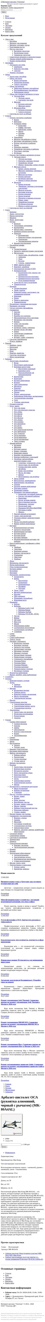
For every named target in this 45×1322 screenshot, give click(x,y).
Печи (12, 351)
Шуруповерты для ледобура (28, 477)
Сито (16, 400)
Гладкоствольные (20, 288)
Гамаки (12, 737)
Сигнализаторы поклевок (23, 398)
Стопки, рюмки (20, 812)
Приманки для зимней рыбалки (26, 492)
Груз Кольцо (18, 418)
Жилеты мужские (24, 190)
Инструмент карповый (26, 369)
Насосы (12, 700)
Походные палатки (21, 777)
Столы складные (20, 759)
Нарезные (17, 296)
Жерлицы (17, 447)
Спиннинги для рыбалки (23, 659)
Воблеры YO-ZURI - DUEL (28, 614)
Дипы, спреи (19, 590)
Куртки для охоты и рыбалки (25, 143)
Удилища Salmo (20, 663)
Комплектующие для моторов (25, 694)
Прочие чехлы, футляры (23, 329)
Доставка (8, 25)
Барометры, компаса (21, 869)
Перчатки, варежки (21, 147)
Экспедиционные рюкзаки (24, 847)
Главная (8, 22)
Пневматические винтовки (28, 277)
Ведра (16, 363)
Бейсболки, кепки (25, 129)
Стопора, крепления (21, 402)
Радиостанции (19, 716)
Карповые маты (24, 371)
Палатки (13, 765)
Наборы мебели (20, 755)
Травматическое (20, 284)
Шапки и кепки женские (27, 180)
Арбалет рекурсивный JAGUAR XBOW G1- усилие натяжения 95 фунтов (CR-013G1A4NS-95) (24, 1258)
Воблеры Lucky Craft (26, 608)
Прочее (16, 392)
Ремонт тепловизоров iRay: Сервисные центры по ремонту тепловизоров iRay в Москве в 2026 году (21, 1045)
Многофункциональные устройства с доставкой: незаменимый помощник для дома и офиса (20, 901)
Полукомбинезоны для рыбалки (26, 90)
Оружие (13, 247)
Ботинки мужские (25, 110)
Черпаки (17, 520)
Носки (16, 145)
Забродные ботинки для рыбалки (26, 88)
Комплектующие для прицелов (30, 237)
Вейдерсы (17, 122)
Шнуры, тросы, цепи (17, 863)
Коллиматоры (23, 235)
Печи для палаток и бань (23, 773)
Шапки (21, 135)
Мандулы (17, 622)
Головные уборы (20, 124)
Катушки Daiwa (20, 533)
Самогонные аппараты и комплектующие (25, 57)
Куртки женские (24, 176)
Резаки (16, 733)
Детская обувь (19, 96)
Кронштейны (19, 227)
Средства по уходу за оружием (25, 282)
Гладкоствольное (20, 249)
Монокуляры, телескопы (23, 229)
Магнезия (17, 822)
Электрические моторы (22, 698)
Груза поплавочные (21, 439)
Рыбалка (8, 359)
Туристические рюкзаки (19, 843)
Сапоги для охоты (20, 84)
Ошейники (18, 67)
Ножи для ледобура (25, 471)
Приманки (13, 602)
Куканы (17, 382)
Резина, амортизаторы (22, 394)
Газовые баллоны (20, 724)
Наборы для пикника (17, 763)
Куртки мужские (24, 194)
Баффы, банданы (24, 127)
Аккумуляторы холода (22, 857)
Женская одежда (20, 167)
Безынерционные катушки (24, 528)
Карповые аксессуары (22, 367)
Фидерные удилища (21, 671)
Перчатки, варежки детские (28, 161)
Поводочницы (19, 390)
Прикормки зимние (21, 490)
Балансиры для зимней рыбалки (30, 494)
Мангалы (13, 349)
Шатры (16, 784)
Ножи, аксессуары (16, 220)
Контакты (9, 29)
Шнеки (21, 475)
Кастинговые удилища (22, 649)
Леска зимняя (19, 479)
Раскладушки (19, 757)
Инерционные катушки (23, 531)
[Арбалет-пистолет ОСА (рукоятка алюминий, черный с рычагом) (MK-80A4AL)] (12, 1135)
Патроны (13, 286)
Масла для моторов (21, 696)
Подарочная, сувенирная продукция (23, 304)
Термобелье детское (25, 163)
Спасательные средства (18, 702)
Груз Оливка (18, 422)
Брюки (16, 120)
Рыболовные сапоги (21, 92)
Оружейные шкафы (17, 245)
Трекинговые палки (21, 828)
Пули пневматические (26, 280)
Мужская (17, 182)
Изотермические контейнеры (25, 859)
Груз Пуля (17, 426)
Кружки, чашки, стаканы (23, 804)
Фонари (13, 851)
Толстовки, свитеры (21, 151)
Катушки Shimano (20, 537)
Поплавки (13, 573)
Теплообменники (20, 735)
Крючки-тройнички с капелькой (26, 457)
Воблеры (17, 606)
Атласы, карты (19, 867)
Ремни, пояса (23, 200)
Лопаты (17, 745)
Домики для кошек (17, 73)
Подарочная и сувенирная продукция (24, 786)
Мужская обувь (19, 108)
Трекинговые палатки (22, 781)
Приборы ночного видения (24, 231)
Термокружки (15, 839)
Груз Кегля (18, 416)
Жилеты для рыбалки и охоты (25, 139)
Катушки (13, 526)
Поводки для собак (21, 69)
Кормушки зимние (21, 453)
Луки (20, 259)
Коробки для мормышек (23, 455)
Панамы (21, 133)
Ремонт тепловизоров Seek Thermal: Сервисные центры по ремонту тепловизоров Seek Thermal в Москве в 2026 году (20, 1002)
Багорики (17, 445)
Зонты (12, 741)
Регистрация (10, 18)
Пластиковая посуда (17, 47)
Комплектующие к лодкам (19, 681)
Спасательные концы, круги (24, 706)
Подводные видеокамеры (23, 714)
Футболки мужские (25, 204)
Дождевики (18, 137)
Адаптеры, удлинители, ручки (29, 463)
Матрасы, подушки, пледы (19, 45)
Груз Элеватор (19, 433)
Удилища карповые (21, 667)
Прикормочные (24, 584)
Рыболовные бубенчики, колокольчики (28, 396)
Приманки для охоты (17, 306)
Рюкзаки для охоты (21, 845)
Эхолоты (17, 718)
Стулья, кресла (19, 761)
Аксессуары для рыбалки (19, 361)
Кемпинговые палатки (22, 769)
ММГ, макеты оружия (22, 265)
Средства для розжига (18, 355)
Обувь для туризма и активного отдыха (24, 94)
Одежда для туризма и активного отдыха (25, 155)
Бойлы (16, 579)
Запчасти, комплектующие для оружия (28, 251)
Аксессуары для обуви (18, 76)
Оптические (22, 239)
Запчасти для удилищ (22, 647)
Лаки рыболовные (21, 384)
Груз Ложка (18, 420)
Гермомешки (14, 739)
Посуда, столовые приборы (20, 794)
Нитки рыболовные (17, 565)
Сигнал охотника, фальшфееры (21, 308)
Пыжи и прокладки (21, 300)
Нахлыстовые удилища (22, 655)
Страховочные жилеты (22, 708)
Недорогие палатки (21, 771)
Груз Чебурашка (20, 431)
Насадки (17, 594)
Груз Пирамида (19, 424)
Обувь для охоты (16, 78)
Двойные (17, 547)
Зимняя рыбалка (16, 443)
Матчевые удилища (21, 651)
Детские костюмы (25, 159)
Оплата (8, 27)
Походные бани (20, 775)
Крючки (13, 545)
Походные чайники (21, 810)
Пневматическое (20, 271)
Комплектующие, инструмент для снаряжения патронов (26, 293)
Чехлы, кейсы (19, 335)
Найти (4, 12)
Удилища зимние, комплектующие (27, 518)
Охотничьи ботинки (21, 82)
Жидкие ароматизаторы (23, 592)
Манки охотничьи (16, 216)
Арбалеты (22, 257)
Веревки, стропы (20, 818)
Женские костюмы (25, 175)
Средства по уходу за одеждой (21, 208)
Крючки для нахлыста (22, 553)
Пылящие (22, 586)
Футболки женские (25, 178)
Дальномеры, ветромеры (23, 226)
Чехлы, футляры (24, 473)
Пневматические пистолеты (28, 278)
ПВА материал (19, 596)
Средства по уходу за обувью (20, 114)
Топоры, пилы (19, 747)
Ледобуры (22, 469)
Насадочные (23, 581)
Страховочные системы (23, 826)
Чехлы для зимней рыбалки (24, 522)
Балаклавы (22, 126)
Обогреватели (19, 730)
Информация (10, 1153)
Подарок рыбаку (16, 569)
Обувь (7, 75)
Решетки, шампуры (17, 353)
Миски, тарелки (20, 806)
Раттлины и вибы (24, 510)
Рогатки (21, 261)
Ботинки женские (25, 104)
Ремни (16, 331)
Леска (12, 561)
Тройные (17, 559)
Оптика (12, 222)
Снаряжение (14, 310)
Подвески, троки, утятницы (24, 328)
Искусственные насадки (27, 502)
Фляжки (13, 849)
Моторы (13, 688)
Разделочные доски (21, 53)
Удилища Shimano (20, 665)
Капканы (13, 212)
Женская (17, 102)
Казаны (17, 798)
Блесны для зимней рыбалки (29, 496)
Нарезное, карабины (21, 267)
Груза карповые (20, 435)
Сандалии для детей (25, 100)
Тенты (16, 779)
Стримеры (18, 632)
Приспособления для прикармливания (26, 374)
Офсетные (18, 557)
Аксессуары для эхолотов (23, 712)
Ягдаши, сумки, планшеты (24, 337)
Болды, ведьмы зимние (26, 500)
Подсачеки (14, 571)
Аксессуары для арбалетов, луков (30, 255)
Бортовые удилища (21, 645)
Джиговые (18, 549)
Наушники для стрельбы (23, 320)
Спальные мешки (16, 834)
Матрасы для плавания (18, 43)
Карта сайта (9, 31)
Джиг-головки (19, 441)
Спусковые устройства (22, 824)
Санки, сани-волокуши (22, 516)
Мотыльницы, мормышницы (25, 480)
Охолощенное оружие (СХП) (25, 269)
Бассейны (13, 41)
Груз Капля (18, 414)
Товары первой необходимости (21, 59)
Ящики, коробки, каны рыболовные (23, 675)
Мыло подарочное (21, 788)
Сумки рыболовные (17, 637)
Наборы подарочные (21, 790)
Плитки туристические (22, 732)
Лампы (16, 728)
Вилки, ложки (19, 796)
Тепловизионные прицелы (28, 241)
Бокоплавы (22, 498)
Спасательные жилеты (22, 704)
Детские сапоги (24, 98)
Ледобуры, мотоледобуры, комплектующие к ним (23, 460)
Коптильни (14, 347)
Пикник (8, 343)
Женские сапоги (24, 106)
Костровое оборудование (19, 751)
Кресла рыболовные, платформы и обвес (25, 543)
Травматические (20, 302)
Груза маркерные (20, 437)
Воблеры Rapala (24, 610)
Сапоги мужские (24, 112)
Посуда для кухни (16, 49)
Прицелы (17, 233)
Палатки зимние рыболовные (25, 486)
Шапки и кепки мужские (27, 206)
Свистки (17, 71)
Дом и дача (9, 39)
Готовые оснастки (16, 404)
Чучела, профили (16, 341)
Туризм (8, 720)
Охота (7, 210)
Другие (16, 616)
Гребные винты (20, 692)
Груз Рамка (18, 428)
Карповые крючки (21, 551)
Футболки (18, 153)
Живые (16, 618)
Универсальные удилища (23, 669)
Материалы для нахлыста (19, 563)
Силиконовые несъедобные (24, 628)
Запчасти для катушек (22, 530)
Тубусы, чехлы (15, 639)
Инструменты (15, 743)
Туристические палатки (23, 783)
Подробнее (5, 893)
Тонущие (21, 588)
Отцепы (17, 484)
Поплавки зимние (20, 488)
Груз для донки (19, 408)
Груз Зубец (18, 412)
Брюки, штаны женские (27, 169)
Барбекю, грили (15, 345)
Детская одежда (20, 157)
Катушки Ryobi (19, 535)
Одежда (8, 116)
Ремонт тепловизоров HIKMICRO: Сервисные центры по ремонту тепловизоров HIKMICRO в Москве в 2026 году (20, 1024)
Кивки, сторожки (20, 451)
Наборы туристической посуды (25, 808)
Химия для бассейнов (18, 61)
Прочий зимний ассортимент (25, 514)
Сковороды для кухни (22, 55)
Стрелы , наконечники (26, 263)
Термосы (13, 841)
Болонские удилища (21, 643)
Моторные (18, 686)
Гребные (17, 684)
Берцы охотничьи (20, 80)
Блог (7, 24)
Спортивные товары (17, 835)
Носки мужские (24, 196)
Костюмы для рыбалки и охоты (25, 141)
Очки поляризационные (19, 567)
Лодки (12, 683)
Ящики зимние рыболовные (24, 524)
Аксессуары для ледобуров (28, 465)
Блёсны (17, 604)
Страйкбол (9, 677)
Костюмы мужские (25, 192)
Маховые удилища (21, 653)
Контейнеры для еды (21, 802)
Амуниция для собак (17, 65)
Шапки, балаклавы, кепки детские (31, 165)
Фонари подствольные (22, 243)
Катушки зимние (20, 449)
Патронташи (18, 326)
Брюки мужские (24, 184)
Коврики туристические (19, 749)
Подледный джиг (24, 506)
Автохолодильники (21, 855)
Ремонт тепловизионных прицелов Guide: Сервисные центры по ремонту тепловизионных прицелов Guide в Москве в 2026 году (22, 1066)
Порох (16, 298)
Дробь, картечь (19, 290)
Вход (7, 16)
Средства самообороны (18, 339)
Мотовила (18, 386)
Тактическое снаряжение (23, 333)
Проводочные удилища (22, 657)
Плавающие (22, 582)
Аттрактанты (19, 577)
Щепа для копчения (17, 357)
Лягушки (17, 620)
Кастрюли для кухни (21, 51)
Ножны (17, 322)
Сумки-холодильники (22, 861)
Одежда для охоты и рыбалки (21, 118)
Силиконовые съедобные (23, 630)
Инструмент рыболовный (23, 365)
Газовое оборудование (18, 722)
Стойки (12, 635)
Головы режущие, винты (27, 467)
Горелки (17, 726)
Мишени (13, 218)
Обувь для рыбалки (17, 86)
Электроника (14, 710)
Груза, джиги (14, 406)
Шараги (21, 512)
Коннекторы (18, 377)
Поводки (17, 388)
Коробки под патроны (22, 316)
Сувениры (18, 792)
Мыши (16, 624)
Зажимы (17, 820)
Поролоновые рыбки (22, 626)
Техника (8, 679)
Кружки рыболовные (22, 380)
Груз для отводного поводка (24, 410)
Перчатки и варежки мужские (29, 198)
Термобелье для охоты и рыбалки (26, 149)
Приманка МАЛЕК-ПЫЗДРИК (30, 508)
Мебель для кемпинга (18, 753)
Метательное (19, 253)
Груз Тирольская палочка (23, 429)
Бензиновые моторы (21, 690)
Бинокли (17, 224)
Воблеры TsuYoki (24, 612)
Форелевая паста (20, 600)
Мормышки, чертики (26, 504)
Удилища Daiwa (20, 661)
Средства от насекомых (18, 837)
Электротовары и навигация (20, 865)
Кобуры (17, 314)
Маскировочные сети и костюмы (26, 318)
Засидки (17, 312)
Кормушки (18, 379)
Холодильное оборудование (20, 853)
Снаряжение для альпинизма (20, 816)
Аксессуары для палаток (23, 767)
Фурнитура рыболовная (18, 673)
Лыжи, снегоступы (17, 214)
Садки (12, 633)
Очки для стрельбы (21, 324)
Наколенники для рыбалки (24, 482)
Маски (20, 131)
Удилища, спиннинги (18, 641)
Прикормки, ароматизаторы (20, 575)
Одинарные (18, 555)
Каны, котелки (19, 800)
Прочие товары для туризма (20, 814)
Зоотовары (9, 63)
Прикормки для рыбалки (23, 598)
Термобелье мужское (26, 202)
